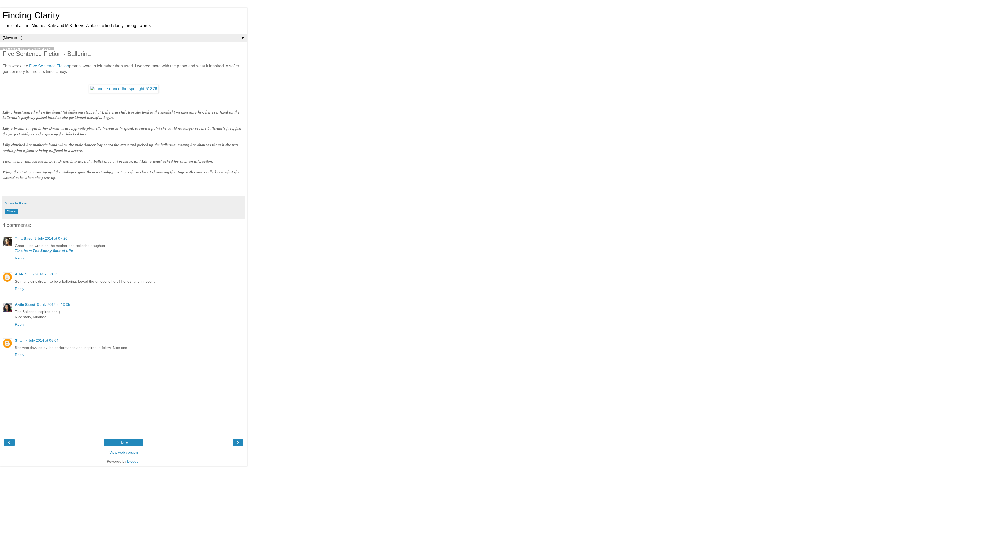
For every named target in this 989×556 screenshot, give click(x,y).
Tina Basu (24, 238)
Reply (19, 258)
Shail (19, 340)
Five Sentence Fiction (49, 66)
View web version (123, 452)
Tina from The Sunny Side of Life (44, 251)
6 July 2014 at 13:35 (53, 304)
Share (11, 211)
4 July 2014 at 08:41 (41, 274)
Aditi (19, 274)
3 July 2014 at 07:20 (50, 238)
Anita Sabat (25, 304)
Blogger (133, 461)
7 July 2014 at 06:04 (41, 340)
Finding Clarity (31, 15)
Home (124, 442)
